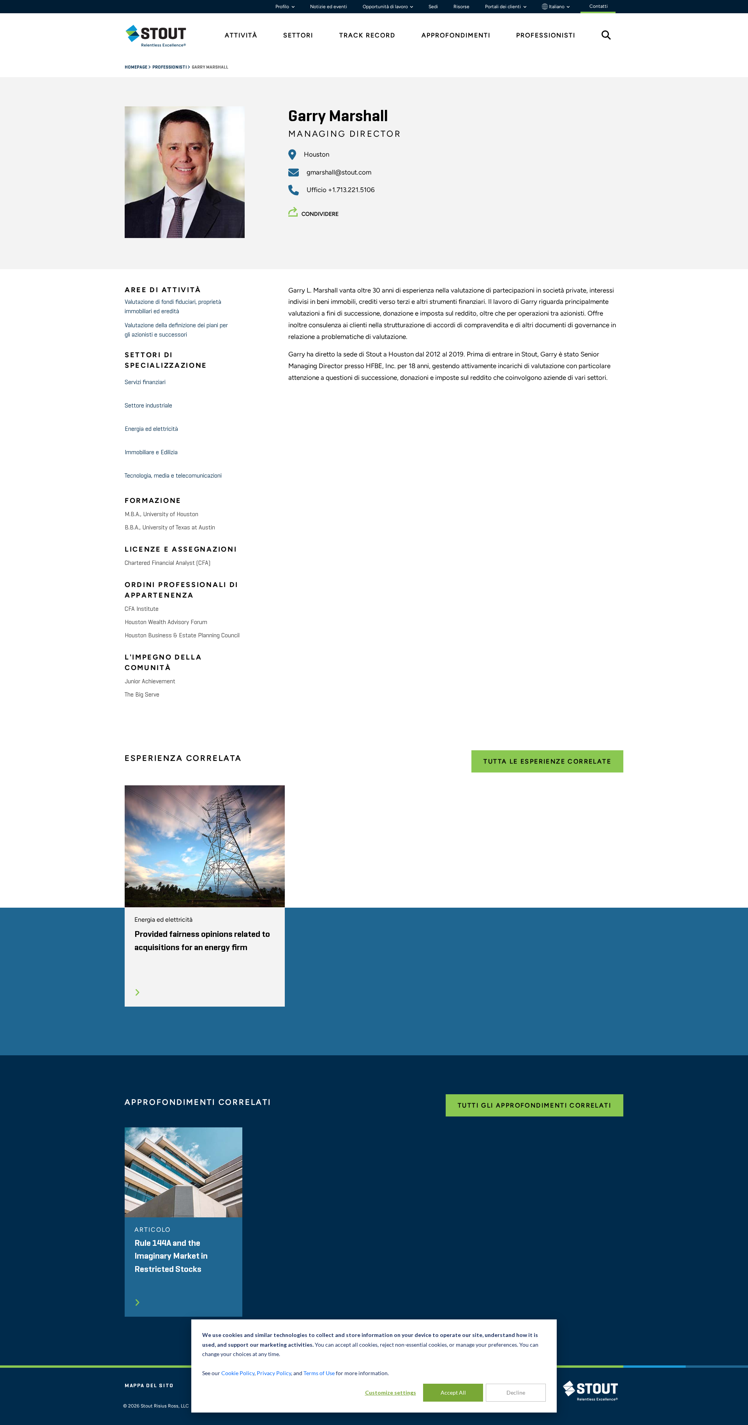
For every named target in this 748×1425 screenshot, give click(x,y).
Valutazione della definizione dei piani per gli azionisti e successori (176, 330)
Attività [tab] (241, 35)
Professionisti (169, 67)
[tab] (162, 36)
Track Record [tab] (367, 35)
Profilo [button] (282, 6)
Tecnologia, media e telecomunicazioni (173, 476)
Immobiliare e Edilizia (151, 453)
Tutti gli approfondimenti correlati (534, 1105)
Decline (515, 1392)
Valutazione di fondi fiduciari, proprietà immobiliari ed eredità (173, 307)
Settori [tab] (298, 35)
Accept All (453, 1392)
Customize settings (390, 1392)
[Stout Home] (162, 36)
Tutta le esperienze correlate (547, 761)
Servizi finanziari (145, 382)
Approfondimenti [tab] (456, 35)
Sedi (433, 6)
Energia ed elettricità (151, 429)
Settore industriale (148, 406)
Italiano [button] (557, 6)
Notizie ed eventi (328, 6)
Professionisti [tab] (545, 35)
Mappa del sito (149, 1385)
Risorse (461, 6)
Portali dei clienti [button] (503, 6)
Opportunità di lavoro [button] (386, 6)
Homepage (136, 67)
